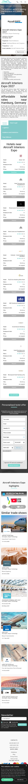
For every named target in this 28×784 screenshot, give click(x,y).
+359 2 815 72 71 (14, 747)
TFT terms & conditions (15, 462)
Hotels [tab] (4, 123)
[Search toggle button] (21, 2)
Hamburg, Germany (7, 36)
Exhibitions (9, 6)
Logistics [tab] (5, 127)
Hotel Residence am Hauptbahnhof (19, 351)
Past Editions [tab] (6, 137)
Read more (18, 776)
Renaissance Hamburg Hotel (17, 208)
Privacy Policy (14, 756)
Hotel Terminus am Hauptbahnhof (19, 184)
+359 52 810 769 (14, 745)
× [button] (26, 765)
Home (2, 6)
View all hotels (14, 395)
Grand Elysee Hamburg (18, 326)
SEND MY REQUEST (14, 465)
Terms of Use (14, 758)
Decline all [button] (20, 779)
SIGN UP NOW (22, 724)
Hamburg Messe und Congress (15, 43)
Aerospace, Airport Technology (10, 33)
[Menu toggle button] (25, 2)
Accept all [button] (7, 779)
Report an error (20, 52)
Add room (18, 447)
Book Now (14, 172)
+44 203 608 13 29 (14, 743)
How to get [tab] (13, 123)
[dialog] (14, 774)
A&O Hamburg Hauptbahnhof (17, 303)
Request (14, 196)
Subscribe (5, 722)
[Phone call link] (17, 2)
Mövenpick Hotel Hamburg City (16, 374)
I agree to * (13, 462)
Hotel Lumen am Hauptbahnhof (16, 231)
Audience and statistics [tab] (10, 132)
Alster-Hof (22, 160)
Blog (14, 754)
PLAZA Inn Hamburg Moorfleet (16, 279)
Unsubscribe (14, 722)
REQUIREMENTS (7, 451)
